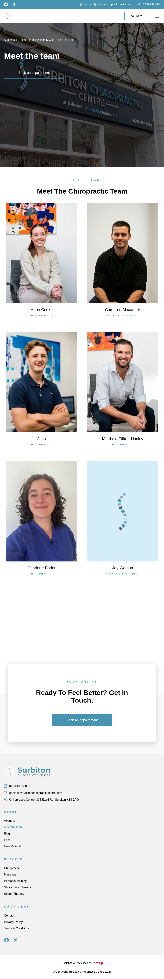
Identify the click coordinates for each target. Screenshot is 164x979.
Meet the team (13, 827)
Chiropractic (12, 868)
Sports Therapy (14, 893)
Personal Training (15, 881)
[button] (155, 15)
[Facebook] (6, 4)
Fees (7, 839)
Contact (9, 915)
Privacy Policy (13, 922)
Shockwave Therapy (17, 887)
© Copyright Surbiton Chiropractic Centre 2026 (82, 971)
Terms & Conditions (17, 928)
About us (10, 820)
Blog (7, 833)
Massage (10, 874)
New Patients (12, 846)
